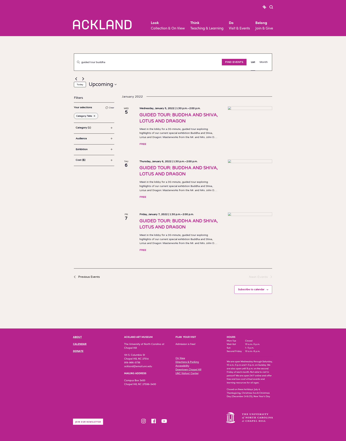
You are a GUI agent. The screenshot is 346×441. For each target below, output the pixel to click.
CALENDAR (79, 344)
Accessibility (182, 365)
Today (80, 84)
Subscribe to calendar (251, 289)
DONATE (78, 351)
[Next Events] (83, 79)
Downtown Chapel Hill (188, 369)
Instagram (143, 421)
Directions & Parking (187, 362)
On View (180, 358)
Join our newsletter (88, 421)
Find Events (234, 62)
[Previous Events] (76, 79)
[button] (271, 7)
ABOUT (77, 337)
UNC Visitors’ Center (187, 373)
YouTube (164, 421)
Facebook (153, 421)
